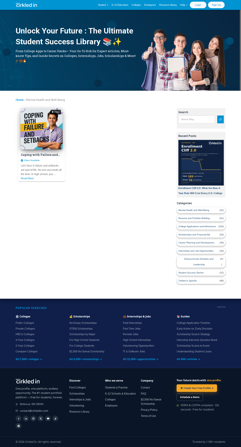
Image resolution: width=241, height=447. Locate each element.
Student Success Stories (191, 272)
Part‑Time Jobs (132, 328)
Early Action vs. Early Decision (194, 328)
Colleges (136, 4)
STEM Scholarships (81, 328)
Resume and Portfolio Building (194, 218)
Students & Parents (116, 387)
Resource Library (79, 411)
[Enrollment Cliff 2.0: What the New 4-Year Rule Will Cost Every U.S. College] (201, 163)
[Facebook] (18, 418)
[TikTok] (55, 418)
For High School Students (84, 340)
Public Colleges (25, 323)
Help (183, 4)
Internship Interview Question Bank (197, 340)
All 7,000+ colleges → (29, 359)
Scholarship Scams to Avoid (193, 345)
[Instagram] (33, 418)
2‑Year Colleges (25, 345)
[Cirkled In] (27, 5)
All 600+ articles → (188, 359)
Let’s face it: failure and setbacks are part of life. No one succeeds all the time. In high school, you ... (41, 170)
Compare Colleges (27, 351)
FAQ (143, 393)
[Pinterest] (18, 426)
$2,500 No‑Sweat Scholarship (86, 351)
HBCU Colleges (25, 334)
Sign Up (216, 4)
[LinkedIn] (26, 418)
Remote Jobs (130, 334)
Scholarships (77, 393)
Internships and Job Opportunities (195, 250)
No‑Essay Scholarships (83, 323)
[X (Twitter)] (41, 418)
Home (20, 100)
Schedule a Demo (190, 397)
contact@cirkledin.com (34, 411)
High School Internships (137, 340)
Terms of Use (148, 416)
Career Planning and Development (196, 242)
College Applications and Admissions (197, 226)
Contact (145, 387)
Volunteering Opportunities (138, 345)
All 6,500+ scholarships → (85, 359)
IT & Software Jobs (134, 351)
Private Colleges (25, 328)
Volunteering (76, 405)
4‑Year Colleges (25, 340)
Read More (27, 178)
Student (102, 4)
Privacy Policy (149, 409)
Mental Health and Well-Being (193, 210)
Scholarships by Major (82, 334)
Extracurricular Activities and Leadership (198, 262)
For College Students (81, 345)
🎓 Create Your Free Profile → (196, 388)
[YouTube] (48, 418)
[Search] (220, 119)
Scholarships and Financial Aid (194, 234)
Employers (150, 4)
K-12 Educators (120, 4)
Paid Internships (132, 323)
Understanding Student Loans (194, 351)
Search (183, 112)
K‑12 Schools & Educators (120, 393)
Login (198, 4)
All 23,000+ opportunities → (141, 359)
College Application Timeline (193, 323)
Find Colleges (77, 387)
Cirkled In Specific (187, 280)
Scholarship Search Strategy (193, 334)
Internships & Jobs (80, 399)
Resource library (168, 4)
